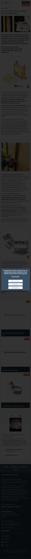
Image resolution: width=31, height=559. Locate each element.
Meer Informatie (15, 276)
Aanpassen (15, 284)
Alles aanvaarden (15, 281)
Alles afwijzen (15, 287)
